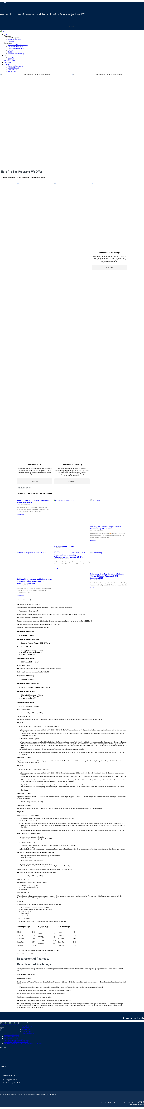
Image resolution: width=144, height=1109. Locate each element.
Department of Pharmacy (15, 46)
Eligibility (11, 41)
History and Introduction (15, 66)
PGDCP (10, 50)
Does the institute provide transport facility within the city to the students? (42, 994)
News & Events (27, 1026)
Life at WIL (7, 62)
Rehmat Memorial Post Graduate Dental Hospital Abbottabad (23, 1043)
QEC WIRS (11, 57)
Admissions (25, 1028)
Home (6, 34)
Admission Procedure (14, 39)
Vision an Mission (13, 68)
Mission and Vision (28, 1033)
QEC (5, 55)
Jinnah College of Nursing (16, 53)
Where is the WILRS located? (28, 611)
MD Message (12, 71)
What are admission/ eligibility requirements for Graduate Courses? (40, 668)
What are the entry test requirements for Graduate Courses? (37, 872)
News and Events (9, 61)
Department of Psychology (16, 48)
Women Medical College (11, 1036)
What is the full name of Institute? (29, 604)
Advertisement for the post (64, 546)
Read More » (20, 514)
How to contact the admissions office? (31, 617)
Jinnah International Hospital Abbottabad (16, 1040)
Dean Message (12, 69)
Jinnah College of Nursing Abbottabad (16, 1042)
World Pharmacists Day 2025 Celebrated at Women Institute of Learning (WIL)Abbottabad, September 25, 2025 (70, 555)
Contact (72, 26)
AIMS (10, 52)
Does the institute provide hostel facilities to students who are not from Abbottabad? (45, 1000)
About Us (7, 64)
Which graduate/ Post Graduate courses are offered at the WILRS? (40, 624)
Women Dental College (11, 1038)
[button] (72, 604)
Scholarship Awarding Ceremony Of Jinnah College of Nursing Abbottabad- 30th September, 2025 (107, 576)
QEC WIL (11, 59)
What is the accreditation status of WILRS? (32, 954)
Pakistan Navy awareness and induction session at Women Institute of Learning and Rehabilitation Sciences (35, 581)
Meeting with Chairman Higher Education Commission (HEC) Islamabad (106, 528)
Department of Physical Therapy (18, 45)
